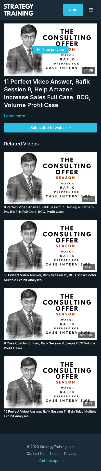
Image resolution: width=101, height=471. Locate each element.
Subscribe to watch (48, 127)
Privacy (70, 453)
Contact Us (35, 453)
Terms (54, 453)
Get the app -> (51, 461)
